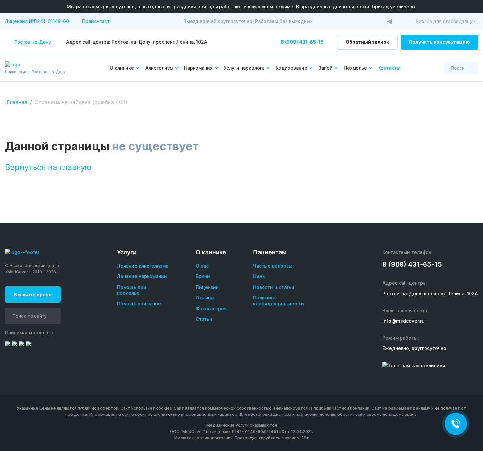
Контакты (389, 68)
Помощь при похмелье (131, 290)
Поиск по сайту (29, 316)
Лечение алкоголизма (142, 266)
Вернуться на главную (48, 167)
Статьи (204, 319)
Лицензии (207, 287)
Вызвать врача (33, 294)
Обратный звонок (367, 42)
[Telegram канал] (389, 21)
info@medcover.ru (403, 321)
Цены (259, 276)
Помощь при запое (139, 303)
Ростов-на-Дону (32, 42)
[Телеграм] (413, 365)
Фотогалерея (211, 308)
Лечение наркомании (142, 276)
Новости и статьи (273, 287)
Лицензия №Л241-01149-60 (37, 21)
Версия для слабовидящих (446, 21)
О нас (202, 266)
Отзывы (205, 297)
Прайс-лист (96, 21)
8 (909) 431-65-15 (302, 42)
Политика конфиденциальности (278, 300)
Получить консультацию (439, 42)
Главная (17, 102)
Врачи (203, 276)
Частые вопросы (272, 266)
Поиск (458, 68)
